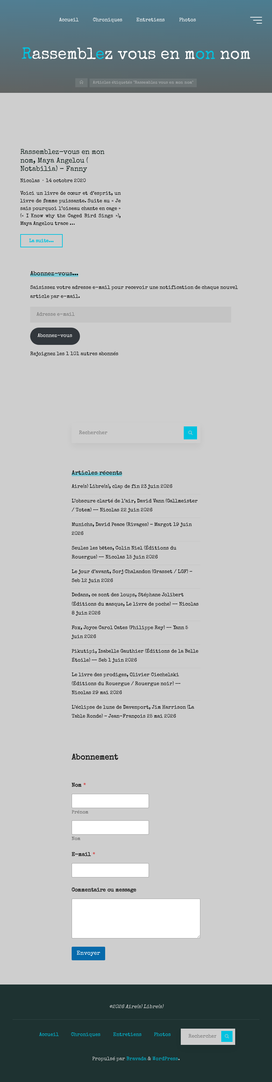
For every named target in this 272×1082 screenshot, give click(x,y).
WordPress (165, 1059)
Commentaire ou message (104, 890)
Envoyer (88, 953)
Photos (162, 1035)
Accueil (49, 1035)
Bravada (135, 1059)
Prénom (80, 812)
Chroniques (86, 1035)
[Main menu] (256, 20)
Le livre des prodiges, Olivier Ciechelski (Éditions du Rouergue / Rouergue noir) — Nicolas (126, 684)
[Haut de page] (246, 1056)
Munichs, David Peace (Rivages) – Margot (122, 525)
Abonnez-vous (54, 336)
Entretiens (127, 1035)
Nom (76, 839)
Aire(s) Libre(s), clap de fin (106, 486)
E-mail (83, 855)
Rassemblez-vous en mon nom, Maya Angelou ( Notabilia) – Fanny (62, 161)
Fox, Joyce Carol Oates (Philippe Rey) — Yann (128, 628)
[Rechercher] (190, 433)
